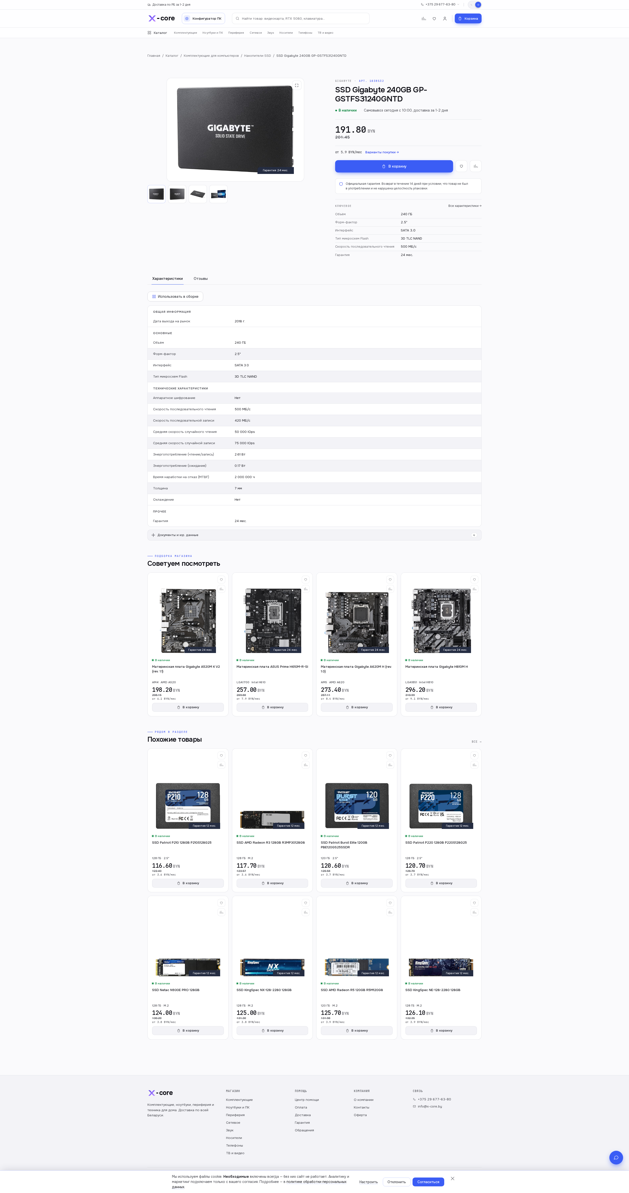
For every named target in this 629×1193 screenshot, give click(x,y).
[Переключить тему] (475, 5)
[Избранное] (434, 18)
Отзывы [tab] (201, 278)
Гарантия (302, 1123)
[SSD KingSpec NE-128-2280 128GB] (441, 967)
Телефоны (305, 33)
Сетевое (256, 33)
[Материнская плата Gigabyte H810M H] (441, 644)
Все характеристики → (465, 206)
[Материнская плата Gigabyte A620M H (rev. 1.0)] (356, 644)
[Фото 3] (198, 194)
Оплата (301, 1107)
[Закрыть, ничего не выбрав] (452, 1178)
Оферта (360, 1115)
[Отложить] (221, 579)
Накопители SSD (257, 56)
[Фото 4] (218, 194)
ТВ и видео (325, 33)
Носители (286, 33)
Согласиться (428, 1182)
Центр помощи (307, 1100)
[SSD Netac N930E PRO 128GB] (188, 967)
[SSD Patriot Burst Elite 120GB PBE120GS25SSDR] (356, 820)
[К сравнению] (476, 166)
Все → (477, 741)
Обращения (304, 1130)
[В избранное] (461, 166)
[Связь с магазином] (616, 1158)
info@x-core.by (430, 1106)
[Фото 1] (156, 194)
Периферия (236, 33)
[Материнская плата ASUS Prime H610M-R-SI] (272, 644)
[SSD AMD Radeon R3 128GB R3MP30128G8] (272, 820)
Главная (153, 56)
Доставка (303, 1115)
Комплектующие (185, 33)
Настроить (368, 1182)
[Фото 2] (177, 194)
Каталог (160, 33)
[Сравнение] (424, 18)
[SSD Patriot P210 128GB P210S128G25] (188, 820)
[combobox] (301, 18)
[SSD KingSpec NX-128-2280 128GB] (272, 967)
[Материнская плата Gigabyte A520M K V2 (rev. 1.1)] (188, 644)
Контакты (361, 1107)
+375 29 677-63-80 (440, 4)
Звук (270, 33)
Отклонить (396, 1182)
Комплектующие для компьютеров (211, 56)
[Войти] (445, 18)
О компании (363, 1100)
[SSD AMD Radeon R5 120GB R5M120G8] (356, 967)
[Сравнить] (221, 589)
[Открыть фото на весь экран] (296, 85)
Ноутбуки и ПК (212, 33)
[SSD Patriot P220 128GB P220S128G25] (441, 820)
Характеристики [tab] (167, 278)
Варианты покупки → (382, 152)
